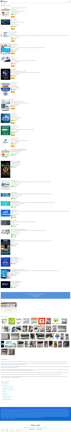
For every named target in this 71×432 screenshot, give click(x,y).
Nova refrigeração (14, 82)
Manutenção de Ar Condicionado (7, 396)
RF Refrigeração (13, 69)
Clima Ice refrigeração (14, 138)
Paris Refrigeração (14, 19)
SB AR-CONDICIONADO (15, 126)
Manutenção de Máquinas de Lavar (7, 399)
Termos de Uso (6, 418)
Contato (2, 418)
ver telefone (16, 12)
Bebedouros (4, 391)
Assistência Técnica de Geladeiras (7, 388)
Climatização (4, 393)
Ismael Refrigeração (14, 44)
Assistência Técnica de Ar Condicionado (8, 386)
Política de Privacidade (12, 418)
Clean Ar (12, 99)
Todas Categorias (5, 383)
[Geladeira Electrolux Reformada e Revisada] (8, 306)
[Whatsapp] (40, 14)
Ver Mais (12, 16)
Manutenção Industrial (5, 394)
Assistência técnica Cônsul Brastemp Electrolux (18, 7)
